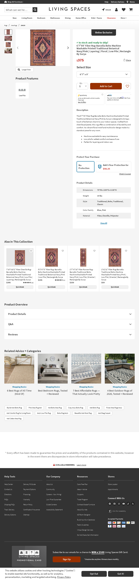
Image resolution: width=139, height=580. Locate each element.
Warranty (26, 499)
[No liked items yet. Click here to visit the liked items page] (123, 9)
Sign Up (67, 559)
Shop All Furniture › (15, 2)
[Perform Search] (35, 9)
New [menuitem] (14, 18)
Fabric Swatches (83, 525)
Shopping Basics (19, 387)
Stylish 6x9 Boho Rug (14, 408)
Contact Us (8, 489)
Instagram (119, 504)
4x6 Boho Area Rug (55, 408)
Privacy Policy (64, 577)
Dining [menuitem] (68, 18)
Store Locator (112, 484)
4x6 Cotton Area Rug (14, 418)
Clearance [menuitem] (111, 18)
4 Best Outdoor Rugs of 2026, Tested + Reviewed (120, 392)
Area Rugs (14, 25)
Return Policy (27, 504)
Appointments (113, 489)
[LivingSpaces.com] (69, 9)
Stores (132, 2)
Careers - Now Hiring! (54, 494)
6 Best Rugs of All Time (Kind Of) (19, 392)
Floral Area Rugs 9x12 (114, 408)
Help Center (8, 484)
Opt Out (94, 573)
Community (50, 489)
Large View (26, 69)
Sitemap (26, 515)
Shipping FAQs (9, 504)
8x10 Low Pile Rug (44, 413)
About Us (49, 484)
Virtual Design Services (85, 530)
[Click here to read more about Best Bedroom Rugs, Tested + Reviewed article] (53, 369)
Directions (7, 494)
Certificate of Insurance (31, 509)
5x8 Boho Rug (95, 408)
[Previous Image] (17, 48)
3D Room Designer (83, 515)
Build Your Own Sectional (86, 520)
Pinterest (110, 504)
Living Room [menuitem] (27, 18)
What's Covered (125, 174)
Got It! (120, 573)
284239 (23, 25)
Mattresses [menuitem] (55, 18)
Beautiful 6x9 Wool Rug (83, 413)
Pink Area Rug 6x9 (35, 408)
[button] (28, 283)
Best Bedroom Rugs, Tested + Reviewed (53, 392)
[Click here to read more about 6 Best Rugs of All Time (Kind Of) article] (19, 369)
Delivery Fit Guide (29, 484)
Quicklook (20, 287)
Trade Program (82, 499)
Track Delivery (9, 509)
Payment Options (29, 489)
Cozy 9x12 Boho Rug (75, 408)
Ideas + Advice (82, 489)
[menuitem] (131, 9)
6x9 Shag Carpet (104, 413)
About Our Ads (82, 509)
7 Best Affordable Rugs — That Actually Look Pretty (86, 392)
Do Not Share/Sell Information (87, 535)
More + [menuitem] (124, 18)
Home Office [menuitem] (81, 18)
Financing (26, 494)
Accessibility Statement (54, 509)
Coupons (80, 494)
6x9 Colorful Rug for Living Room (19, 413)
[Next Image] (68, 48)
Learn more (81, 465)
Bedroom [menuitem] (41, 18)
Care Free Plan (82, 484)
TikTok (128, 504)
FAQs (6, 499)
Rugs (5, 25)
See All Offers (82, 102)
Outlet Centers (51, 504)
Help (106, 2)
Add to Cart (106, 86)
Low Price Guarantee (53, 499)
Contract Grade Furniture (86, 504)
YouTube (123, 504)
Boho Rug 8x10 (62, 413)
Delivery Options (117, 2)
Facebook (114, 504)
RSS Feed (133, 504)
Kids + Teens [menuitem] (96, 18)
